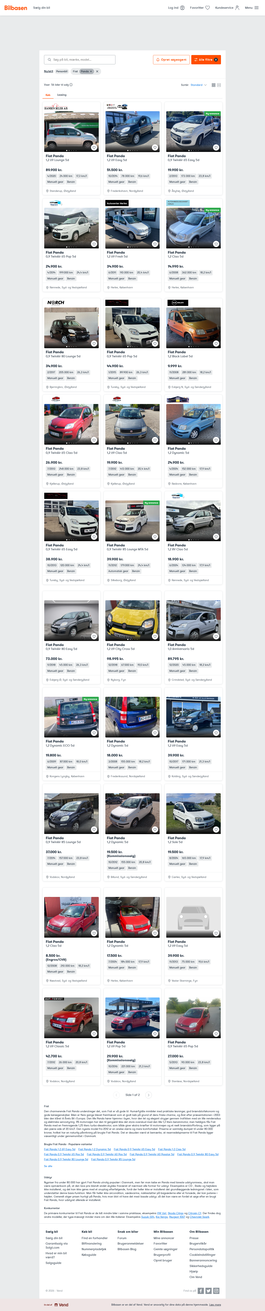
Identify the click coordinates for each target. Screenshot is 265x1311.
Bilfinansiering (92, 1243)
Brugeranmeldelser (131, 1243)
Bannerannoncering (203, 1260)
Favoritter (160, 1243)
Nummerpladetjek (94, 1249)
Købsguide (89, 1255)
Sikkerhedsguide (201, 1266)
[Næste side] (148, 1095)
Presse (194, 1238)
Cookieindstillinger (203, 1255)
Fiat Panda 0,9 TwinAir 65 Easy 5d (134, 1149)
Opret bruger (163, 1260)
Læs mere (215, 1305)
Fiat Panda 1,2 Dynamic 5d (94, 1149)
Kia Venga (162, 1217)
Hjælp (194, 1271)
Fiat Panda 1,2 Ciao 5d (171, 1149)
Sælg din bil (54, 1238)
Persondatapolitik (202, 1249)
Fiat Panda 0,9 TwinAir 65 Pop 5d (64, 1154)
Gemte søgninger (166, 1249)
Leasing (61, 95)
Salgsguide (53, 1263)
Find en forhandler (95, 1238)
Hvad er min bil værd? (56, 1255)
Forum (122, 1238)
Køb (48, 95)
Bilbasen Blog (127, 1249)
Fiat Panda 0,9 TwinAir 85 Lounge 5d (113, 1159)
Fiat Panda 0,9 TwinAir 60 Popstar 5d (152, 1154)
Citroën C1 (194, 1213)
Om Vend (196, 1277)
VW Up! (161, 1213)
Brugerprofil (162, 1255)
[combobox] (79, 59)
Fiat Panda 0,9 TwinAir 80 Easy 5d (197, 1154)
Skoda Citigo (176, 1213)
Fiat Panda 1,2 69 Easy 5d (59, 1149)
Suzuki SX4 (147, 1217)
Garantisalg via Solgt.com (57, 1245)
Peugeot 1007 (177, 1217)
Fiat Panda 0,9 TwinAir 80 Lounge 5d (66, 1159)
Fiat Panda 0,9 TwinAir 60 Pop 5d (107, 1154)
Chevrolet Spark (199, 1217)
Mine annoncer (164, 1238)
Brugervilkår (198, 1243)
